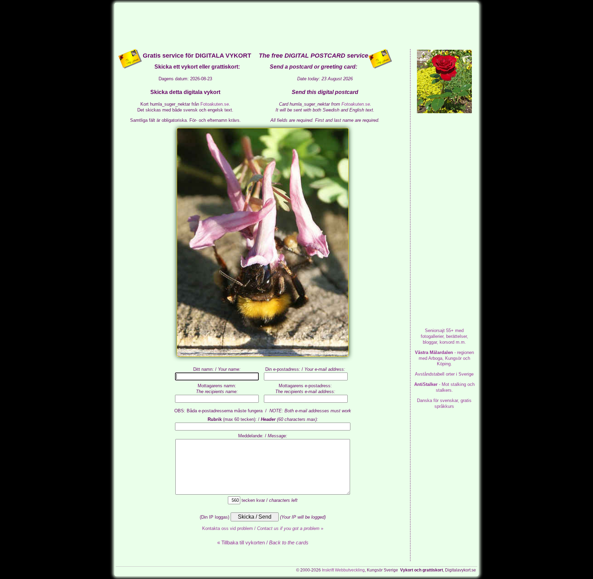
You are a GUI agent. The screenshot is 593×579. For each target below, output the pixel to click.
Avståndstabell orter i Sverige (444, 374)
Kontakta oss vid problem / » (262, 528)
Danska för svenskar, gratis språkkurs (444, 403)
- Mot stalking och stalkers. (444, 387)
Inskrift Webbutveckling (343, 570)
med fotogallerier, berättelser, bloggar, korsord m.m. (444, 336)
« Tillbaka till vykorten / (263, 542)
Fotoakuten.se (214, 104)
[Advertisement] (296, 25)
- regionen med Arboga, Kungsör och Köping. (444, 358)
